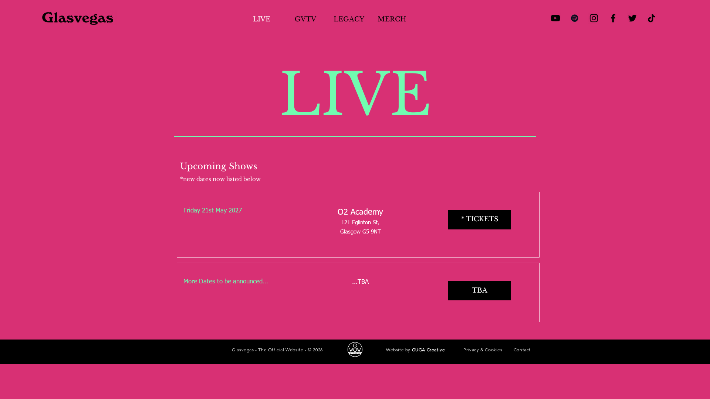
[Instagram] (593, 18)
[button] (479, 290)
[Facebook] (613, 18)
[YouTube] (555, 18)
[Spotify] (574, 18)
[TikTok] (651, 18)
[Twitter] (632, 18)
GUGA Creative (428, 349)
